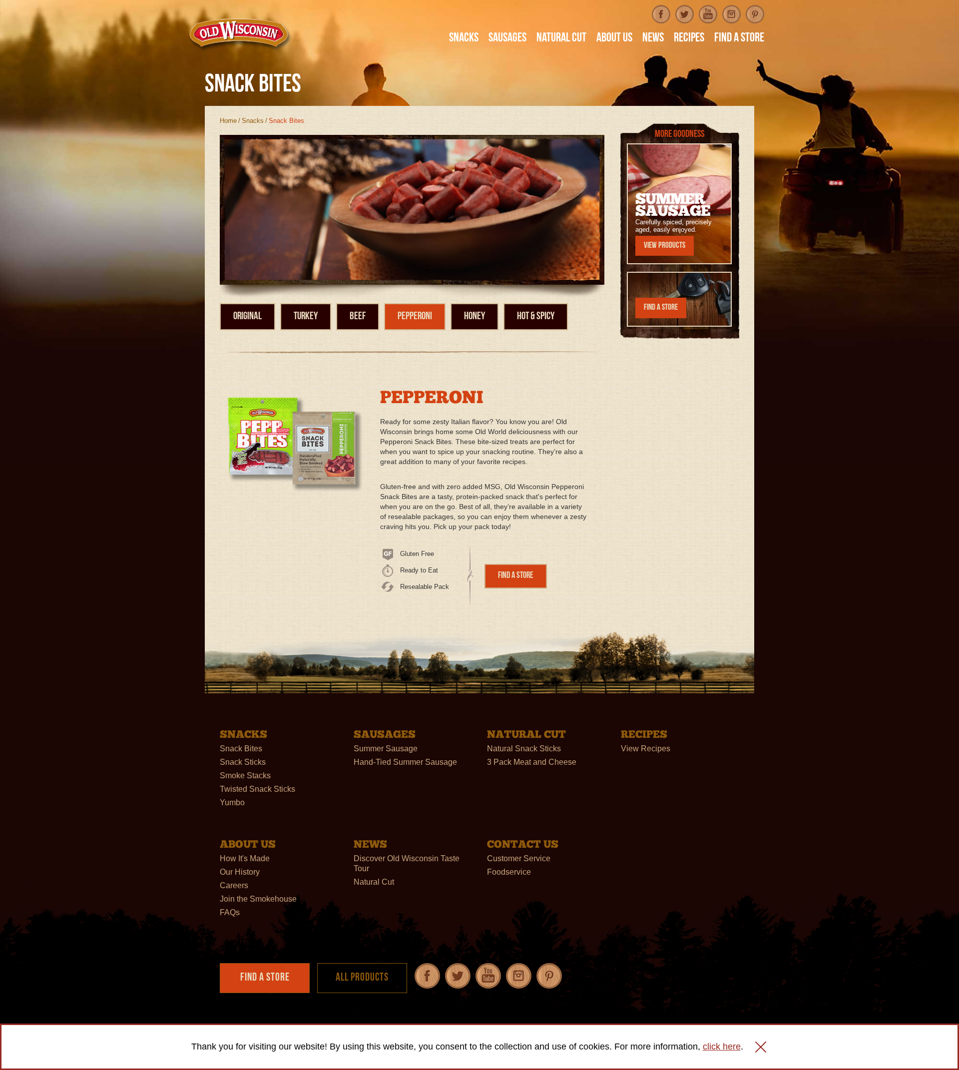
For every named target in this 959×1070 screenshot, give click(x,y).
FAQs (230, 912)
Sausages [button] (507, 38)
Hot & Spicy (535, 316)
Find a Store (515, 575)
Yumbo (232, 802)
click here (722, 1047)
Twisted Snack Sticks (257, 789)
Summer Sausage (386, 748)
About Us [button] (614, 38)
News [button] (653, 38)
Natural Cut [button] (561, 38)
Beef (358, 316)
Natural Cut (374, 882)
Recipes (689, 38)
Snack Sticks (243, 762)
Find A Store (739, 38)
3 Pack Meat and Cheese (531, 762)
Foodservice (509, 872)
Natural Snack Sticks (524, 748)
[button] (760, 1047)
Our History (240, 872)
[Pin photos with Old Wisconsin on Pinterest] (755, 14)
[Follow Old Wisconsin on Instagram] (731, 14)
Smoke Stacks (245, 775)
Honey (474, 316)
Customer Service (518, 858)
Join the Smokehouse (258, 899)
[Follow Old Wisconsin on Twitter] (684, 14)
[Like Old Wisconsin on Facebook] (661, 14)
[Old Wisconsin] (240, 34)
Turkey (306, 316)
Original (247, 316)
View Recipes (645, 748)
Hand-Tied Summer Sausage (405, 762)
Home (228, 120)
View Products (664, 245)
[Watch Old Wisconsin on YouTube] (708, 14)
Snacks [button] (464, 38)
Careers (234, 885)
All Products (362, 978)
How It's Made (245, 858)
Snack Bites (241, 748)
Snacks (253, 120)
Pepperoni (415, 316)
